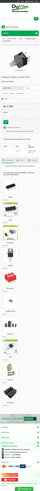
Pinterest (20, 93)
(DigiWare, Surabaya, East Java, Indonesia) (17, 449)
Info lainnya (9, 160)
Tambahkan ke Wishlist (13, 127)
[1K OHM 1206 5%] (10, 301)
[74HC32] (10, 187)
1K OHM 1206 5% (10, 311)
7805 (10, 357)
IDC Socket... (10, 402)
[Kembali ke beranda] (3, 39)
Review (34, 160)
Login (18, 1)
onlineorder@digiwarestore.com (18, 452)
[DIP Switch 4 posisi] (10, 278)
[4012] (10, 210)
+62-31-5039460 (16, 454)
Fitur (21, 160)
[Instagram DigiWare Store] (9, 475)
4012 (10, 219)
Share (12, 93)
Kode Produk (5, 81)
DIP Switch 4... (10, 288)
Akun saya (5, 437)
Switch (21, 38)
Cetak (5, 99)
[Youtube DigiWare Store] (9, 479)
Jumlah (5, 112)
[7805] (10, 347)
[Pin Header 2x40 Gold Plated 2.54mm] (10, 233)
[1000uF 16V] (10, 324)
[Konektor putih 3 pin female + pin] (10, 370)
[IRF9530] (10, 255)
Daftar (22, 1)
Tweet (5, 93)
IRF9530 (10, 265)
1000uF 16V (10, 334)
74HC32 (10, 197)
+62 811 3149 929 (15, 457)
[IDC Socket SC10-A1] (10, 392)
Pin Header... (10, 242)
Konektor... (10, 379)
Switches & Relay (11, 38)
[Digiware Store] (20, 8)
